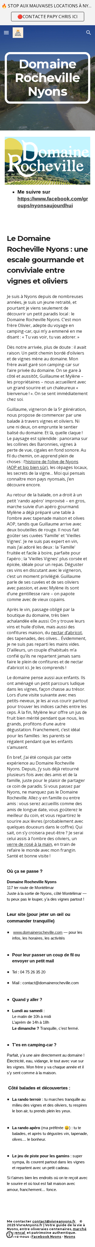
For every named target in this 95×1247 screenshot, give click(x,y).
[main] (47, 77)
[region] (47, 12)
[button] (6, 32)
